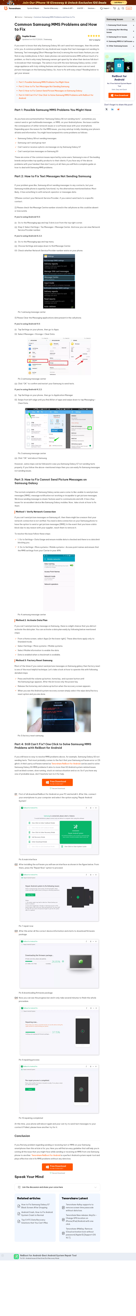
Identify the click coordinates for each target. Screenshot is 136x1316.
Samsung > (29, 17)
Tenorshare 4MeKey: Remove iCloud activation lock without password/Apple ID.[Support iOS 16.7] (81, 1233)
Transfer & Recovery (51, 8)
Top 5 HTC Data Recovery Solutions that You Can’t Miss (34, 1221)
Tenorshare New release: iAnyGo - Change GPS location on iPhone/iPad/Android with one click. (81, 1219)
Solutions (91, 8)
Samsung (48, 39)
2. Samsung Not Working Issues (117, 31)
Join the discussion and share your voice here (42, 1187)
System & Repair (33, 8)
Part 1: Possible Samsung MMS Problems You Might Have (44, 82)
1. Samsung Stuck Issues (117, 25)
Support (106, 8)
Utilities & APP (68, 8)
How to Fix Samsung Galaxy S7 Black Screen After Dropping (35, 1206)
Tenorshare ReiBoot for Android (65, 763)
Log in (129, 8)
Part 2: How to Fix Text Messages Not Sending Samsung (44, 86)
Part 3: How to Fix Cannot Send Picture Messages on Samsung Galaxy (50, 91)
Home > (20, 17)
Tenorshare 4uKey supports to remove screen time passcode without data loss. (80, 1207)
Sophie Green (28, 36)
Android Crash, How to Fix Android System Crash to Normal (37, 1213)
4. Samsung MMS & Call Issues (119, 41)
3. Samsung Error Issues (117, 37)
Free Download (121, 95)
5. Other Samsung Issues (117, 46)
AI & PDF (80, 8)
